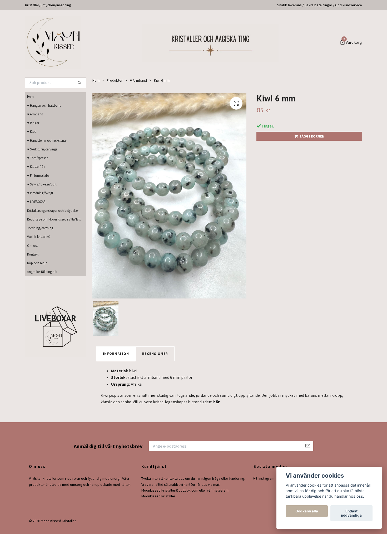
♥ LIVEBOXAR (36, 201)
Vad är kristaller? (39, 236)
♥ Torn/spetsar (37, 158)
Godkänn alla (306, 511)
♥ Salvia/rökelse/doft (42, 184)
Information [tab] (116, 353)
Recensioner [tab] (155, 353)
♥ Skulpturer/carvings (42, 149)
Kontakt (32, 254)
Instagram (266, 478)
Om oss (32, 245)
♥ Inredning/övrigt (40, 193)
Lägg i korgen (312, 136)
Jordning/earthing (40, 228)
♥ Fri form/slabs (38, 175)
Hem (30, 96)
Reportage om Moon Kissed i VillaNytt (54, 219)
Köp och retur (37, 263)
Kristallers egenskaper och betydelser (53, 210)
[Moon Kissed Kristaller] (53, 42)
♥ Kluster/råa (36, 166)
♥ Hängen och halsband (44, 105)
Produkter (115, 80)
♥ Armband (35, 114)
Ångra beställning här (42, 272)
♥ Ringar (33, 123)
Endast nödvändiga (351, 513)
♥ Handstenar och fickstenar (47, 140)
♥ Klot (31, 131)
